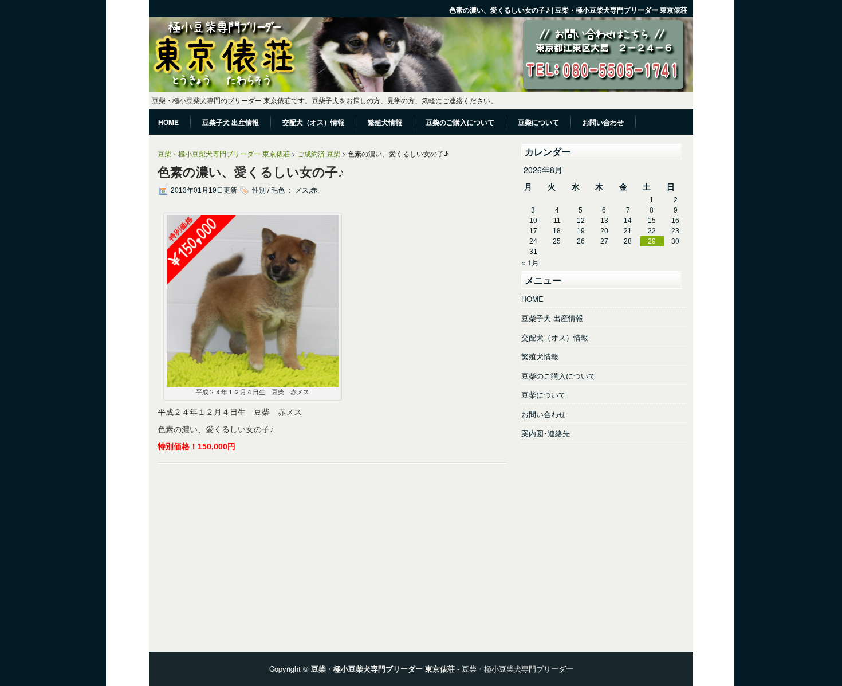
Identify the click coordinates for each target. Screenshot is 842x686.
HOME (532, 298)
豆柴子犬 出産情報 (552, 317)
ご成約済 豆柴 (318, 153)
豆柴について (543, 394)
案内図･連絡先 (545, 433)
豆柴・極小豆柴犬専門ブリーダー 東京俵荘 (224, 153)
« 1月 (530, 262)
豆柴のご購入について (558, 375)
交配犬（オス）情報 (554, 337)
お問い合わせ (543, 414)
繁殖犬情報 (539, 356)
